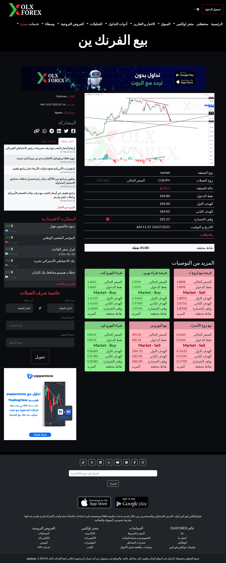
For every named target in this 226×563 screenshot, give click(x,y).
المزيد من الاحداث (65, 283)
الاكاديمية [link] (90, 533)
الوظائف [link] (182, 542)
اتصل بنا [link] (182, 537)
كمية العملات (67, 317)
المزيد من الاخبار (66, 207)
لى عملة (28, 300)
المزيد (181, 313)
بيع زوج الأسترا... (201, 325)
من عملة (69, 300)
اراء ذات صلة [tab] (49, 141)
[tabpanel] (40, 179)
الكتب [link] (90, 547)
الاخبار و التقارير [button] (144, 24)
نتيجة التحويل (67, 334)
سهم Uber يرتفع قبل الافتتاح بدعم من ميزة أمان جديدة (46, 158)
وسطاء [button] (49, 24)
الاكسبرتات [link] (90, 537)
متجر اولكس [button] (185, 24)
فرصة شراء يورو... (154, 273)
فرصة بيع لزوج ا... (200, 273)
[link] (142, 462)
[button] (37, 131)
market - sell (194, 292)
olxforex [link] (31, 558)
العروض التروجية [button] (72, 24)
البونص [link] (44, 542)
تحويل (40, 357)
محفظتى (202, 24)
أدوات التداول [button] (117, 24)
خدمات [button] (29, 24)
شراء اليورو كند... (110, 273)
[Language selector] (196, 9)
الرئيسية (217, 24)
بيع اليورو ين (158, 325)
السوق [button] (165, 24)
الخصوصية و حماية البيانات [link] (136, 537)
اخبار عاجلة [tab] (67, 141)
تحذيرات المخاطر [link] (136, 542)
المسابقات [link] (43, 533)
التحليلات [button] (95, 24)
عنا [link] (182, 533)
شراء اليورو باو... (111, 325)
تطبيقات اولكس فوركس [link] (182, 547)
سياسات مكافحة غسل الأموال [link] (136, 547)
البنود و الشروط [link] (136, 533)
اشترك (113, 483)
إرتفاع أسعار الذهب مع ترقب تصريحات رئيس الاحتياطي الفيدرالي (40, 148)
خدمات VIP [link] (44, 547)
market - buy (149, 292)
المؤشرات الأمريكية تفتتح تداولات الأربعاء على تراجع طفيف (43, 168)
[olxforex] (27, 9)
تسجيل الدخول (213, 9)
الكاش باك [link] (43, 537)
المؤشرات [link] (89, 542)
